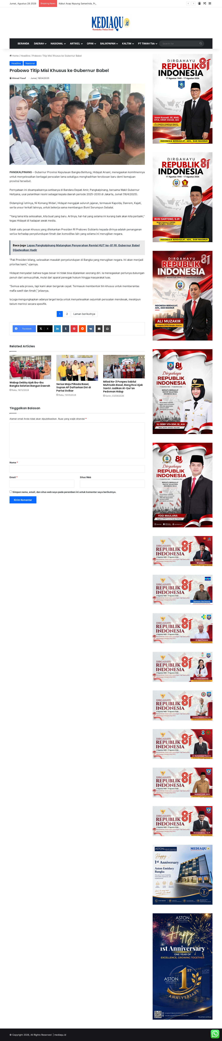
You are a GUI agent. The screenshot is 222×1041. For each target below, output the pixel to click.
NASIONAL (57, 43)
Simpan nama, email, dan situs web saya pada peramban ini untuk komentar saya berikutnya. (64, 492)
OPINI (90, 43)
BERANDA (23, 43)
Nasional (30, 63)
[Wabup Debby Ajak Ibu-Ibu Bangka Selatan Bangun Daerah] (30, 367)
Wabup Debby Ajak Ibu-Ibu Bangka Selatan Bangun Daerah (30, 384)
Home (15, 55)
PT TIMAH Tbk (146, 43)
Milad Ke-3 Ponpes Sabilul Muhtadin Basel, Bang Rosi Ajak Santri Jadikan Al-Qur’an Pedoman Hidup (123, 386)
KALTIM (126, 43)
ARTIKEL (75, 43)
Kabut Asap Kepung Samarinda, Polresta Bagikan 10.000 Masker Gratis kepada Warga (105, 3)
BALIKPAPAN (107, 43)
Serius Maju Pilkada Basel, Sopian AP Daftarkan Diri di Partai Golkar (73, 387)
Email (14, 477)
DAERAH (39, 43)
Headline (25, 55)
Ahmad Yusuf (19, 78)
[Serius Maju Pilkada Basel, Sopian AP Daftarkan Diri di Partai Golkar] (77, 368)
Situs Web (85, 477)
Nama (14, 462)
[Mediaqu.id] (111, 22)
